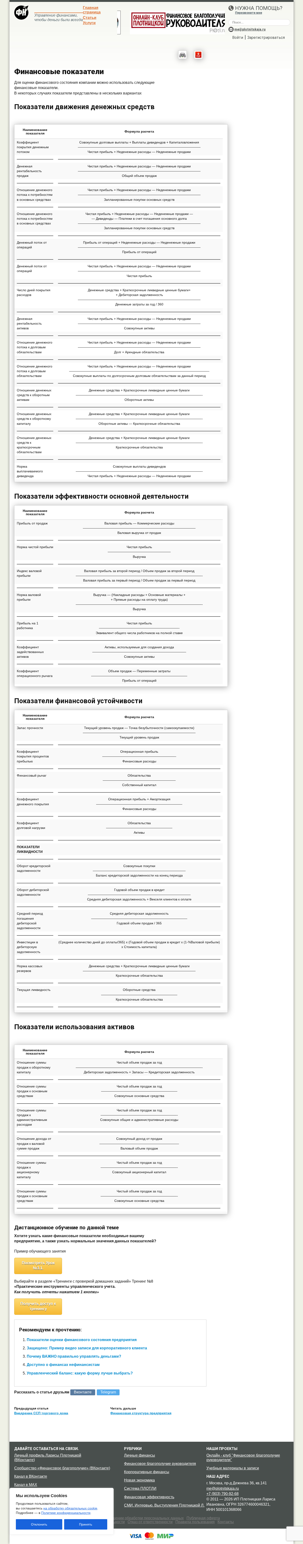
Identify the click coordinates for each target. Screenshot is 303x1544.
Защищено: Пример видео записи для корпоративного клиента (87, 1348)
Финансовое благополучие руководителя (160, 1464)
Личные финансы (139, 1455)
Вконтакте (83, 1392)
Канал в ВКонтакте (30, 1476)
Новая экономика (139, 1480)
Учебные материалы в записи (232, 1468)
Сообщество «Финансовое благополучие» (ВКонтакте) (62, 1468)
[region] (61, 1511)
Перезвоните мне (248, 12)
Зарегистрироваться (266, 37)
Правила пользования (195, 1522)
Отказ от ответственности (150, 1522)
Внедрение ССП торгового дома (41, 1413)
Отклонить (39, 1524)
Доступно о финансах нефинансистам (63, 1365)
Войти (237, 37)
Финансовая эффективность (149, 1497)
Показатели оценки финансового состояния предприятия (82, 1340)
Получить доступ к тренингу (38, 1306)
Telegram (108, 1392)
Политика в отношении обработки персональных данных (133, 1518)
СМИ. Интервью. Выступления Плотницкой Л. (164, 1505)
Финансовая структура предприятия (140, 1413)
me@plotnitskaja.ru (250, 29)
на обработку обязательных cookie (70, 1508)
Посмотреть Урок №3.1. (38, 1265)
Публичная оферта (203, 1518)
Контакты (226, 1522)
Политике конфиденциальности (65, 1513)
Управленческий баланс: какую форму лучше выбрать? (80, 1373)
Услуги (89, 23)
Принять (85, 1524)
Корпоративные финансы (146, 1472)
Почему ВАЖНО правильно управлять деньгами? (74, 1356)
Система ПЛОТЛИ (140, 1488)
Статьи (89, 18)
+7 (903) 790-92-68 (222, 1494)
